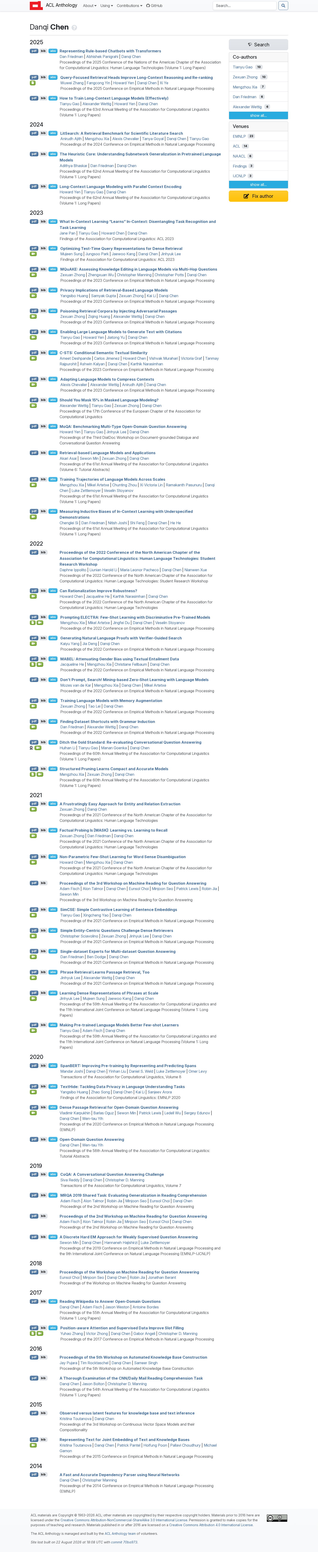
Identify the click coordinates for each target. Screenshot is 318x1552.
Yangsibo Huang (74, 295)
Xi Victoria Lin (151, 485)
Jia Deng (89, 643)
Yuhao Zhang (71, 1333)
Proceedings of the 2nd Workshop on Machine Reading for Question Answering (127, 1206)
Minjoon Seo (162, 888)
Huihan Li (67, 748)
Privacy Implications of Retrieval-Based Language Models (114, 290)
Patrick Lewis (187, 888)
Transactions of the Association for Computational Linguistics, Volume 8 (120, 1077)
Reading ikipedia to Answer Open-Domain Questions (110, 1301)
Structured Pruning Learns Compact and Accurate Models (114, 768)
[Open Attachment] (33, 1333)
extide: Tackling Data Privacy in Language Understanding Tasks (122, 1086)
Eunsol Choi (139, 888)
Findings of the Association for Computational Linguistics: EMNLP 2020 (120, 1097)
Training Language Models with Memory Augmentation (111, 700)
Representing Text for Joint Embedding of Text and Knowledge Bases (124, 1439)
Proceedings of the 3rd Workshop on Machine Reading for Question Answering (133, 883)
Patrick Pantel (128, 1445)
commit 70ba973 (124, 1542)
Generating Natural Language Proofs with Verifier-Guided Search (121, 638)
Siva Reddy (70, 1180)
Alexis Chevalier (125, 138)
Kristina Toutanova (75, 1418)
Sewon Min (89, 458)
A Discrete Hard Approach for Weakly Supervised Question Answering (129, 1237)
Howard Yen (123, 83)
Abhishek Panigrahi (102, 56)
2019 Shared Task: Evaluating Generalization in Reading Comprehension (133, 1195)
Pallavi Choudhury (185, 1445)
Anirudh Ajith (71, 138)
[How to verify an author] (74, 26)
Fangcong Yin (98, 83)
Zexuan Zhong (72, 274)
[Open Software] (33, 622)
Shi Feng (137, 523)
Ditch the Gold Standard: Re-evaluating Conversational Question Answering (130, 742)
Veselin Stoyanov (118, 490)
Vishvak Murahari (163, 358)
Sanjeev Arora (160, 1092)
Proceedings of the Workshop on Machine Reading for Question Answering (129, 1272)
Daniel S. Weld (141, 1071)
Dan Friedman (71, 56)
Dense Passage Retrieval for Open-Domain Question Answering (119, 1107)
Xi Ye (164, 83)
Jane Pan (67, 233)
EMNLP (239, 136)
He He (175, 523)
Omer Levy (198, 1071)
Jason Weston (117, 1307)
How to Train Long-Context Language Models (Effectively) (114, 98)
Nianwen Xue (195, 570)
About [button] (88, 5)
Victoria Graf (191, 358)
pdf (34, 51)
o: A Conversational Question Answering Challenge (112, 1174)
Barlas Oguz (103, 1113)
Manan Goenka (114, 748)
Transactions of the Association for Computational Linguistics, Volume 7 (120, 1185)
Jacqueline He (98, 596)
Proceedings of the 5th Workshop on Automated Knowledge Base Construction (133, 1357)
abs (53, 51)
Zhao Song (100, 1092)
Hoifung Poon (155, 1445)
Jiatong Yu (116, 337)
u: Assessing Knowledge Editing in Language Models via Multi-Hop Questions (138, 269)
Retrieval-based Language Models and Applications (108, 452)
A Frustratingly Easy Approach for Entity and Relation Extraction (120, 803)
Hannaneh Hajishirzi (121, 1242)
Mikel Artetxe (98, 485)
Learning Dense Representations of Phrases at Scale (109, 993)
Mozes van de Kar (75, 685)
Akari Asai (68, 458)
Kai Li (151, 295)
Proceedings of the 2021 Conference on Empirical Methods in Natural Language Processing (137, 920)
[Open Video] (33, 254)
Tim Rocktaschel (94, 1363)
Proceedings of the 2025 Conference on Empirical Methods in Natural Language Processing (137, 88)
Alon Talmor (93, 888)
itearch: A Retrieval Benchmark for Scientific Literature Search (121, 133)
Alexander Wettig (96, 103)
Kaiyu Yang (69, 643)
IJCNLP (239, 176)
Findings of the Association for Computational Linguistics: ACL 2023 (117, 238)
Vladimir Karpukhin (75, 1113)
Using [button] (105, 5)
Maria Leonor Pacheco (139, 570)
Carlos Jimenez (107, 358)
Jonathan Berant (162, 1277)
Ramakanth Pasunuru (184, 485)
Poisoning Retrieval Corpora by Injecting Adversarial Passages (118, 311)
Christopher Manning (134, 274)
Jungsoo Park (97, 254)
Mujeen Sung (71, 254)
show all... (258, 115)
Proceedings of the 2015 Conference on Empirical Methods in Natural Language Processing (136, 1456)
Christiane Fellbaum (131, 664)
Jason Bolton (93, 1383)
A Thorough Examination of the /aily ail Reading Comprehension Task (131, 1378)
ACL (236, 146)
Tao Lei (94, 706)
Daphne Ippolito (73, 570)
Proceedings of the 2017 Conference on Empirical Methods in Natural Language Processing (137, 1339)
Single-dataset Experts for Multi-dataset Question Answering (118, 951)
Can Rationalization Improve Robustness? (98, 590)
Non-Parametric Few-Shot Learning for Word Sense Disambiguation (123, 856)
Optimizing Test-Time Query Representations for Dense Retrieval (121, 248)
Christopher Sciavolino (79, 936)
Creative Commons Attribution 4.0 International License (211, 1525)
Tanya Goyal (153, 138)
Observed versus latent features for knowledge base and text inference (127, 1413)
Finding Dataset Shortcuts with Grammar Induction (107, 721)
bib (43, 51)
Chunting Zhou (124, 485)
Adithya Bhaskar (73, 165)
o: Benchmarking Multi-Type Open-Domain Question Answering (123, 426)
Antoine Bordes (145, 1307)
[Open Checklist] (33, 83)
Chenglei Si (69, 523)
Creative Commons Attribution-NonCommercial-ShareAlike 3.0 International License (124, 1520)
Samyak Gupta (103, 295)
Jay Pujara (68, 1363)
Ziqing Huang (99, 316)
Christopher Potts (169, 274)
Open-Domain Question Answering (92, 1139)
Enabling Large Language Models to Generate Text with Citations (121, 331)
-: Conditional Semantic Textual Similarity (104, 352)
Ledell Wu (172, 1113)
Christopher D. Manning (124, 1180)
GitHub (156, 5)
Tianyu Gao (69, 103)
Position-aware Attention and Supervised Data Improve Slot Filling (122, 1328)
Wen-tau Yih (92, 1118)
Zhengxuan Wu (101, 274)
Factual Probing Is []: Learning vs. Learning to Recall (113, 830)
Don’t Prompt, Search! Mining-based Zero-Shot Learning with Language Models (134, 679)
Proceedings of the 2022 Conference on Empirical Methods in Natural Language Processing (137, 628)
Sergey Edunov (197, 1113)
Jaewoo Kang (123, 254)
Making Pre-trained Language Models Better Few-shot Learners (119, 1025)
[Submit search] (283, 5)
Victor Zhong (97, 1333)
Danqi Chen (131, 56)
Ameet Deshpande (75, 358)
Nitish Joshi (117, 523)
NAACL (239, 156)
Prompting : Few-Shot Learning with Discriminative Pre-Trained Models (135, 617)
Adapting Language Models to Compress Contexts (107, 379)
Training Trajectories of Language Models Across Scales (112, 479)
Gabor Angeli (144, 1333)
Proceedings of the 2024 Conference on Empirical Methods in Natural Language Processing (137, 144)
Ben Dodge (96, 956)
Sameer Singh (146, 1363)
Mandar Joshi (71, 1071)
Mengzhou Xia (97, 138)
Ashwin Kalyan (92, 364)
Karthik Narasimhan (146, 364)
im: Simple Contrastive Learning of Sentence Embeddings (118, 909)
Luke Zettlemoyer (86, 490)
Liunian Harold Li (103, 570)
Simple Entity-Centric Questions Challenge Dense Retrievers (116, 930)
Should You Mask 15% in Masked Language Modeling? (109, 400)
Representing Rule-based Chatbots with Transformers (110, 51)
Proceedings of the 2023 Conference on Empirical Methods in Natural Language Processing (137, 280)
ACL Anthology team (120, 1533)
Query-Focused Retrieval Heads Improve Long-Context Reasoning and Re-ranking (136, 77)
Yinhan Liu (117, 1071)
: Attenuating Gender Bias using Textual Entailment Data (119, 658)
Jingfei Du (121, 622)
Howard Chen (113, 233)
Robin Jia (209, 888)
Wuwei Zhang (72, 83)
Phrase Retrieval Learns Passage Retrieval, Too (104, 972)
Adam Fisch (70, 888)
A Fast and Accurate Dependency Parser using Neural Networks (119, 1474)
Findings (240, 166)
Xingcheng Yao (96, 915)
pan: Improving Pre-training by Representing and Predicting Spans (128, 1065)
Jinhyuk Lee (171, 254)
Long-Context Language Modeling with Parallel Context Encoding (120, 186)
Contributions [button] (128, 5)
